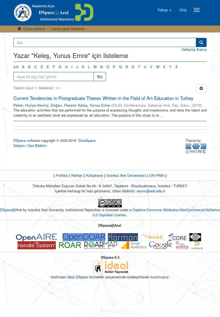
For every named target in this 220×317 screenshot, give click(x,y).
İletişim (19, 145)
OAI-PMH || (157, 175)
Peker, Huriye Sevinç (31, 105)
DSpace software (26, 140)
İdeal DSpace (77, 276)
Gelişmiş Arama (194, 49)
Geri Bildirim (37, 145)
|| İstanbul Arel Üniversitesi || (125, 175)
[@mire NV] (196, 148)
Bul (99, 76)
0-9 (15, 66)
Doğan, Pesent (63, 105)
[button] (164, 10)
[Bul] (201, 42)
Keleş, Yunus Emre (94, 105)
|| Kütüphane (92, 175)
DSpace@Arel (34, 28)
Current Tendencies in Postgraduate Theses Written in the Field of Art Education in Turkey (103, 98)
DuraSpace (87, 140)
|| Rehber (75, 175)
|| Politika (60, 175)
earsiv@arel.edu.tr (151, 190)
